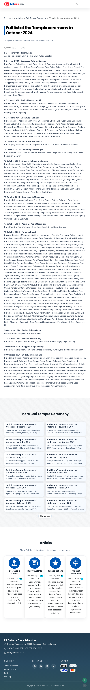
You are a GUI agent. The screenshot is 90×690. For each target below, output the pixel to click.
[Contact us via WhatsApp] (84, 680)
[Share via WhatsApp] (14, 47)
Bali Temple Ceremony (36, 18)
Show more (45, 516)
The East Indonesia (76, 572)
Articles (19, 18)
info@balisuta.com (15, 652)
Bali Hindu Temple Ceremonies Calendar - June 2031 (21, 471)
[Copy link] (23, 47)
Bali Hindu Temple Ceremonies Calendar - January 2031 (62, 501)
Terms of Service (11, 666)
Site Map (7, 677)
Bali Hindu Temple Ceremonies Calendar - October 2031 (21, 441)
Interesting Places (14, 572)
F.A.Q (6, 673)
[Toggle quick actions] (85, 685)
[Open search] (77, 4)
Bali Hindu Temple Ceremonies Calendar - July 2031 (62, 456)
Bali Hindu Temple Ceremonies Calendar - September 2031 (62, 441)
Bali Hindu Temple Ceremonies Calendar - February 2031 (21, 501)
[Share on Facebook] (18, 47)
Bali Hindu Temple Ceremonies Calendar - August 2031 (21, 456)
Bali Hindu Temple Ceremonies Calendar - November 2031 (62, 425)
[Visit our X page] (53, 666)
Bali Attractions (55, 571)
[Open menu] (83, 4)
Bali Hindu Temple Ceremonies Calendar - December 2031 (21, 425)
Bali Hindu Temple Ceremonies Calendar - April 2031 (21, 486)
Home (10, 18)
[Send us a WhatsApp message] (34, 666)
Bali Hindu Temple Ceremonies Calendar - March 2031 (62, 486)
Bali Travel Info (34, 571)
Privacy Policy (10, 669)
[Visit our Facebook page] (41, 666)
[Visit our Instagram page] (47, 666)
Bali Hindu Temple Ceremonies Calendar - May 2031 (62, 471)
